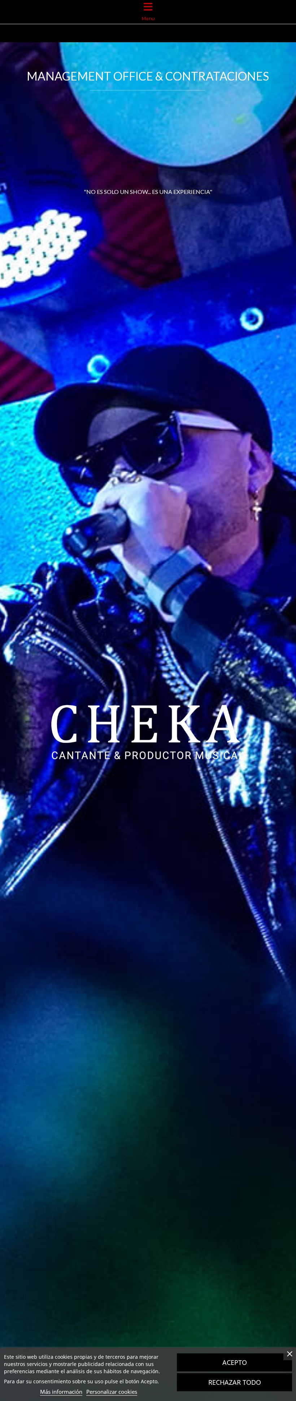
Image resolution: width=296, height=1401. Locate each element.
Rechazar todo (234, 1382)
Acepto (234, 1362)
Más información (61, 1391)
